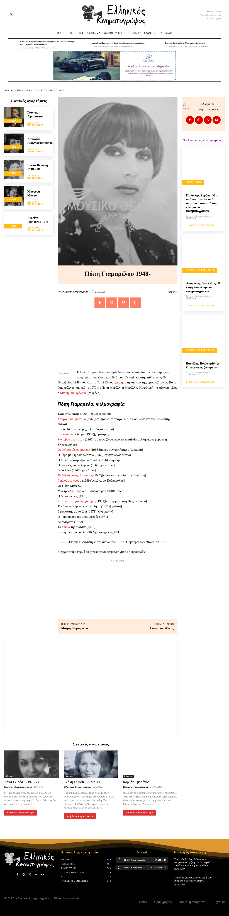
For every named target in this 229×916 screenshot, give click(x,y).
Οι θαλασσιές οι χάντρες (74, 449)
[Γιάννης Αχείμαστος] (14, 117)
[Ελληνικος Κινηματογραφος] (187, 106)
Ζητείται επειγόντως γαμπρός (77, 501)
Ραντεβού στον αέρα (71, 439)
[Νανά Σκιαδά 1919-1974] (31, 764)
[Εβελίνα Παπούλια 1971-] (14, 222)
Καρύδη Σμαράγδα (136, 782)
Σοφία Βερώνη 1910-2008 (37, 167)
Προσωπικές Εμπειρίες (200, 270)
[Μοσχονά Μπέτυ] (14, 196)
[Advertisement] (118, 341)
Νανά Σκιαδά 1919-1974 (21, 782)
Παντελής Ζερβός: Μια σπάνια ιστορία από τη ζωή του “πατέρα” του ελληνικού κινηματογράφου (202, 203)
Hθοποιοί (23, 90)
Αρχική (9, 90)
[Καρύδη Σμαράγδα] (150, 764)
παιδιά (66, 527)
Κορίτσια (64, 434)
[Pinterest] (123, 302)
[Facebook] (99, 302)
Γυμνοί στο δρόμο (69, 480)
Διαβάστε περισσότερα (35, 124)
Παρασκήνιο (193, 182)
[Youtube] (217, 120)
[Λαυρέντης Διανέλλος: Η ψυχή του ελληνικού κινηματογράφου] (85, 45)
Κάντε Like (160, 860)
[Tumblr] (135, 302)
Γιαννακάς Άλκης (162, 628)
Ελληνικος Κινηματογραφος (75, 291)
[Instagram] (199, 120)
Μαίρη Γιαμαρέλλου (73, 393)
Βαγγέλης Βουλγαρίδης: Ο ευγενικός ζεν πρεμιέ (185, 43)
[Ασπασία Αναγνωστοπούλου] (14, 143)
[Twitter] (111, 302)
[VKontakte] (36, 874)
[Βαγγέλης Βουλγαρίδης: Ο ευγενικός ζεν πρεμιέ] (157, 45)
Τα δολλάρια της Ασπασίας (75, 475)
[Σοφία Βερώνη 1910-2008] (14, 169)
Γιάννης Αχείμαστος (35, 114)
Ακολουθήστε (158, 867)
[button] (11, 14)
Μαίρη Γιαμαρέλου (74, 628)
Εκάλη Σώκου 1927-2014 (82, 782)
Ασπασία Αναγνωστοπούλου (40, 141)
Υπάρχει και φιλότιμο (72, 419)
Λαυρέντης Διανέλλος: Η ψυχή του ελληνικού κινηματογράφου (118, 43)
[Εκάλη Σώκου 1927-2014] (91, 764)
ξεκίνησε (120, 382)
